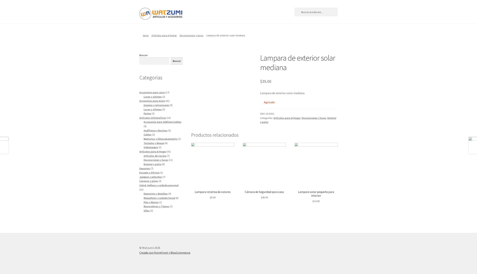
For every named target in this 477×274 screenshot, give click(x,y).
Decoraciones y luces (191, 35)
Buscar (143, 55)
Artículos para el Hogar (164, 35)
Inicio (146, 35)
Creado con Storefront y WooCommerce (164, 252)
